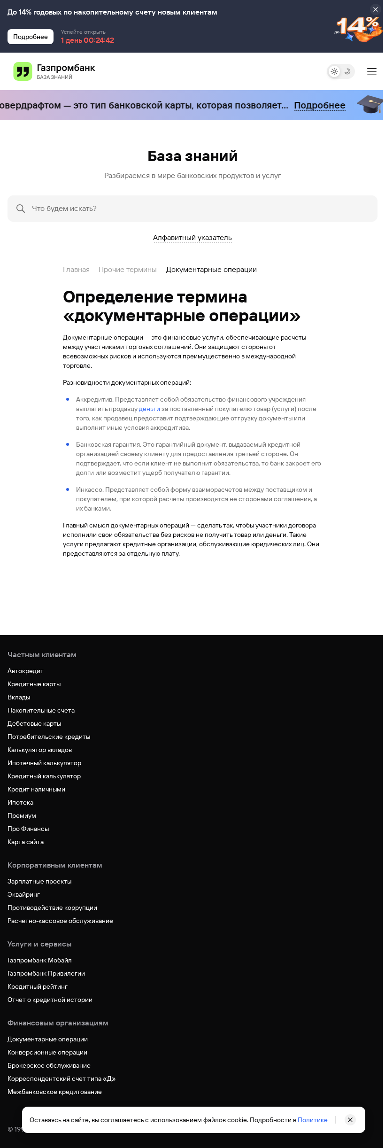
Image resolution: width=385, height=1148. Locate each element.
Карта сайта (26, 841)
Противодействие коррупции (52, 907)
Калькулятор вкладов (40, 749)
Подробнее (312, 105)
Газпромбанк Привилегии (46, 973)
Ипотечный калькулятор (44, 763)
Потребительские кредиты (49, 736)
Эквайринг (24, 894)
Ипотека (20, 802)
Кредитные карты (34, 684)
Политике (309, 1120)
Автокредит (26, 671)
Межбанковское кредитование (55, 1091)
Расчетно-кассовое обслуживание (60, 920)
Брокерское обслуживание (49, 1065)
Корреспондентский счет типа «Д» (62, 1078)
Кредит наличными (36, 789)
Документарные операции (48, 1039)
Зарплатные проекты (39, 881)
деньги (149, 408)
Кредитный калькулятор (44, 776)
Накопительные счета (41, 710)
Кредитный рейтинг (38, 986)
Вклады (19, 697)
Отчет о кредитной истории (50, 999)
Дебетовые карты (34, 723)
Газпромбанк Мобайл (40, 960)
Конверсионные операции (47, 1052)
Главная (76, 269)
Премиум (22, 815)
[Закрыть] (375, 9)
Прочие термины (128, 269)
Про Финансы (28, 828)
